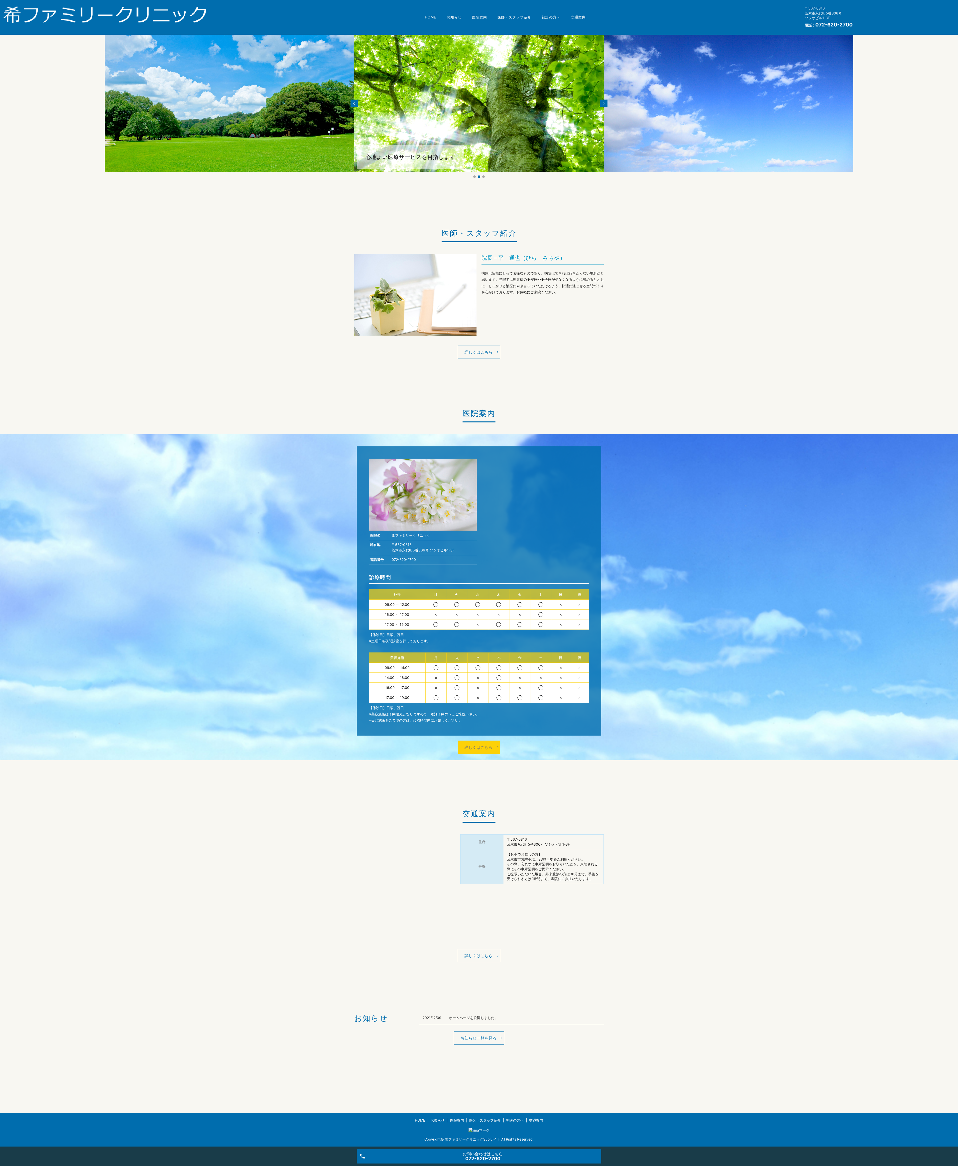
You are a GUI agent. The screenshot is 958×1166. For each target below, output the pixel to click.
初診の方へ (551, 17)
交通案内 (578, 17)
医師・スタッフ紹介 (514, 17)
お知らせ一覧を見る (478, 1038)
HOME (430, 17)
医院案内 (479, 17)
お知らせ (454, 17)
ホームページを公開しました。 (473, 1018)
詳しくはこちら (478, 352)
